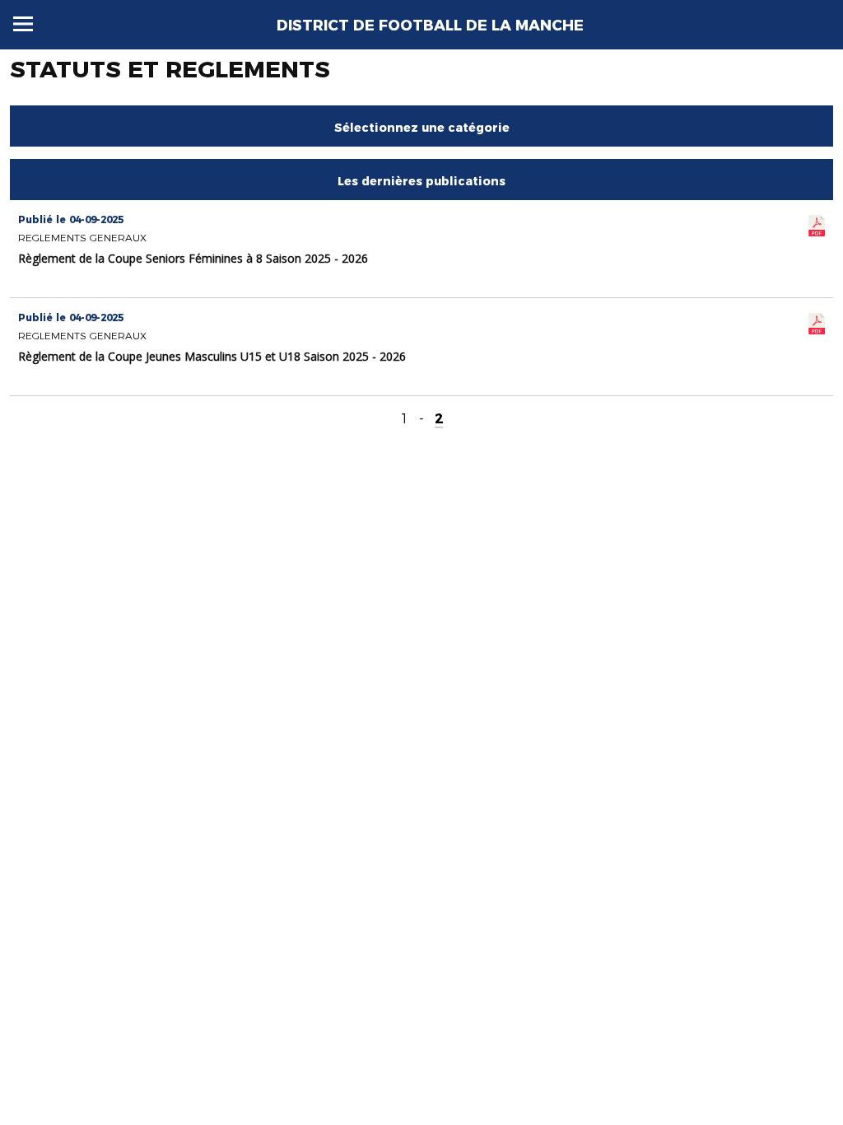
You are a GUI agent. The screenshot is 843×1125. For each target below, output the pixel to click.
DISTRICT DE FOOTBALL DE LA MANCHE (430, 25)
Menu (23, 24)
